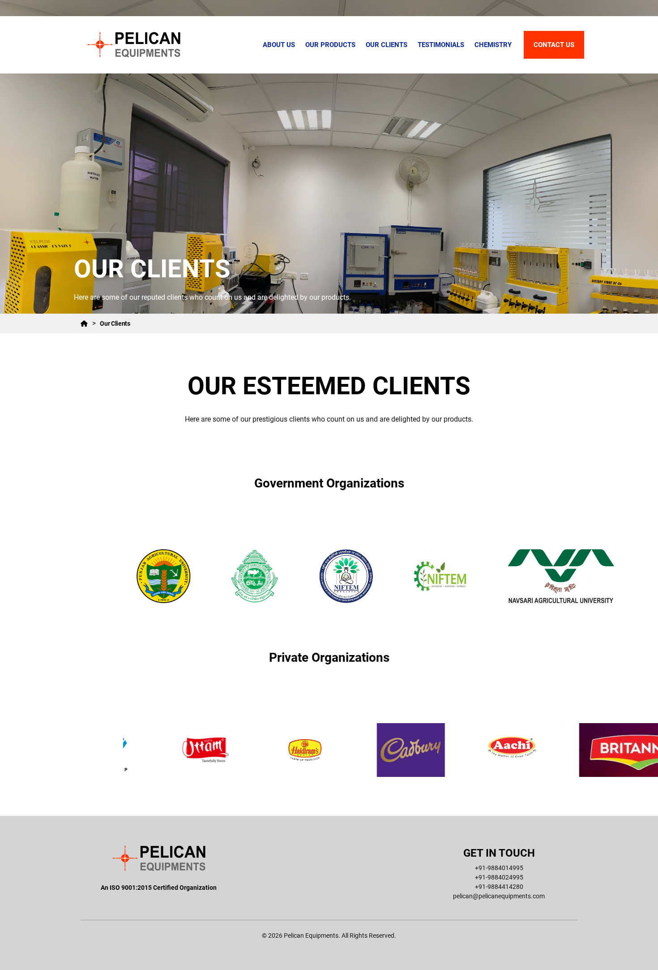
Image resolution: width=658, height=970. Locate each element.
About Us (279, 45)
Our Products (330, 45)
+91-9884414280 (499, 886)
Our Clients (386, 45)
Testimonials (441, 45)
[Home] (84, 323)
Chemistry (493, 45)
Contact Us (554, 45)
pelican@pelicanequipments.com (499, 896)
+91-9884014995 (499, 867)
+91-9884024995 (499, 877)
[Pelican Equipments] (134, 44)
